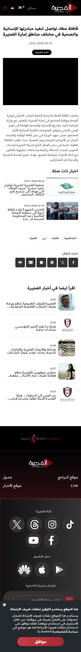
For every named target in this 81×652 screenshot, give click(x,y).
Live (74, 485)
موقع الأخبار (12, 485)
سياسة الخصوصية (65, 631)
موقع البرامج (68, 477)
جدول (7, 477)
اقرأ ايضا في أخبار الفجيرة (51, 287)
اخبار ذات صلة (65, 170)
